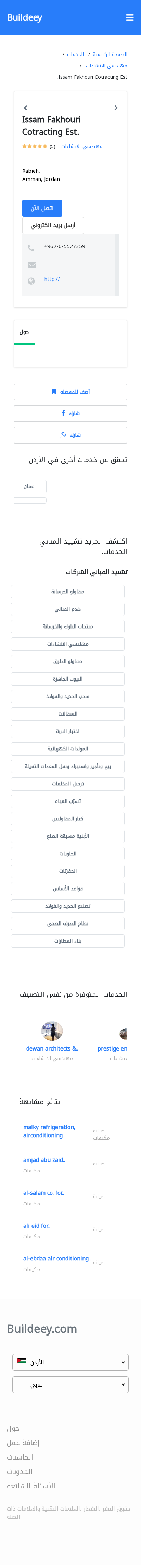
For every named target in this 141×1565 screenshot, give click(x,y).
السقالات (68, 714)
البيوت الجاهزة (67, 679)
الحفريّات (68, 871)
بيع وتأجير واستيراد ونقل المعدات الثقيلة (68, 766)
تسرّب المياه (68, 801)
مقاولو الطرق (67, 661)
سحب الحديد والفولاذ (67, 696)
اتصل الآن (42, 208)
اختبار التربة (67, 731)
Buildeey (24, 17)
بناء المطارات (67, 941)
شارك (74, 413)
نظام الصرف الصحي (67, 923)
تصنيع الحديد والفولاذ (67, 906)
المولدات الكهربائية (68, 749)
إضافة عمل (23, 1442)
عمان (29, 486)
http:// (52, 279)
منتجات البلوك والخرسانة (68, 626)
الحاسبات (20, 1457)
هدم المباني (68, 609)
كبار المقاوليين (67, 818)
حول (13, 1428)
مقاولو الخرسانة (67, 591)
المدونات (20, 1471)
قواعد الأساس (68, 888)
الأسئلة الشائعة (31, 1485)
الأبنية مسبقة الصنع (68, 836)
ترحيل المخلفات (68, 783)
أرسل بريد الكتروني (53, 225)
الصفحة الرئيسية (110, 54)
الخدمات (75, 54)
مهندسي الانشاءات (106, 66)
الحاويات (68, 853)
